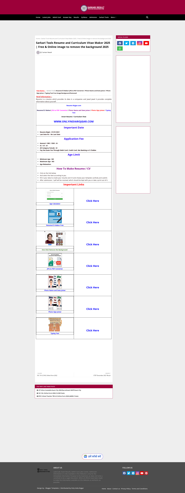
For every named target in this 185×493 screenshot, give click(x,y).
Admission (93, 17)
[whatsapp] (120, 48)
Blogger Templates (52, 488)
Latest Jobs (46, 17)
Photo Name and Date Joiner (55, 290)
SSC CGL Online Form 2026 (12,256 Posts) (51, 393)
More (113, 17)
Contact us (116, 489)
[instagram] (139, 43)
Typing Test (55, 333)
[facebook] (120, 43)
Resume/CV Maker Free (54, 225)
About (109, 489)
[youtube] (146, 43)
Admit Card (57, 17)
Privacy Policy (126, 489)
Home (38, 17)
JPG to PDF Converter (55, 269)
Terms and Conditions (140, 489)
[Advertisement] (91, 28)
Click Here (92, 201)
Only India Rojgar (77, 488)
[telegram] (133, 43)
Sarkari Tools (104, 17)
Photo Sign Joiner (54, 312)
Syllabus (84, 17)
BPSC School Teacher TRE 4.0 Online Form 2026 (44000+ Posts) (58, 396)
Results (76, 17)
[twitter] (126, 43)
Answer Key (67, 17)
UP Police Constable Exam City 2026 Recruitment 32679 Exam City (59, 390)
